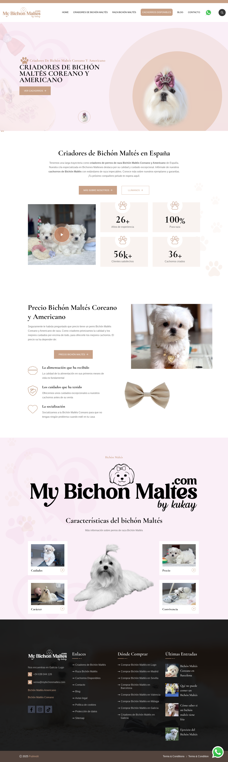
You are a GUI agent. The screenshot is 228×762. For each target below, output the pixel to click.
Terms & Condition (198, 756)
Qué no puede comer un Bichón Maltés (188, 690)
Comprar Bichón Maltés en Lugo (138, 664)
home (65, 12)
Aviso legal (81, 698)
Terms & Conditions (173, 756)
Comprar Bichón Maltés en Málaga (140, 701)
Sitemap (79, 718)
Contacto (194, 12)
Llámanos (134, 190)
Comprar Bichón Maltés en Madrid (139, 671)
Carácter (36, 609)
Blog (180, 12)
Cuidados (36, 570)
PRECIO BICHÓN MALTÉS (72, 354)
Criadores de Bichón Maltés (90, 12)
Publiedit (34, 756)
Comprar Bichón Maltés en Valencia (140, 694)
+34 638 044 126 (42, 674)
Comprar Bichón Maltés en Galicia (140, 708)
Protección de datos (86, 711)
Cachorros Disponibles (156, 12)
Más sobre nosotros (96, 190)
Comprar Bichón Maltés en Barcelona (135, 686)
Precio (166, 570)
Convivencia (170, 609)
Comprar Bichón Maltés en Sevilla (139, 678)
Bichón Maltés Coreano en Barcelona (188, 670)
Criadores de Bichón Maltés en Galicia (138, 716)
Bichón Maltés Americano (42, 690)
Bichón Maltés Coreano (41, 697)
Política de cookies (85, 704)
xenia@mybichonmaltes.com (49, 682)
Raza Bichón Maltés (124, 12)
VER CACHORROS (33, 91)
